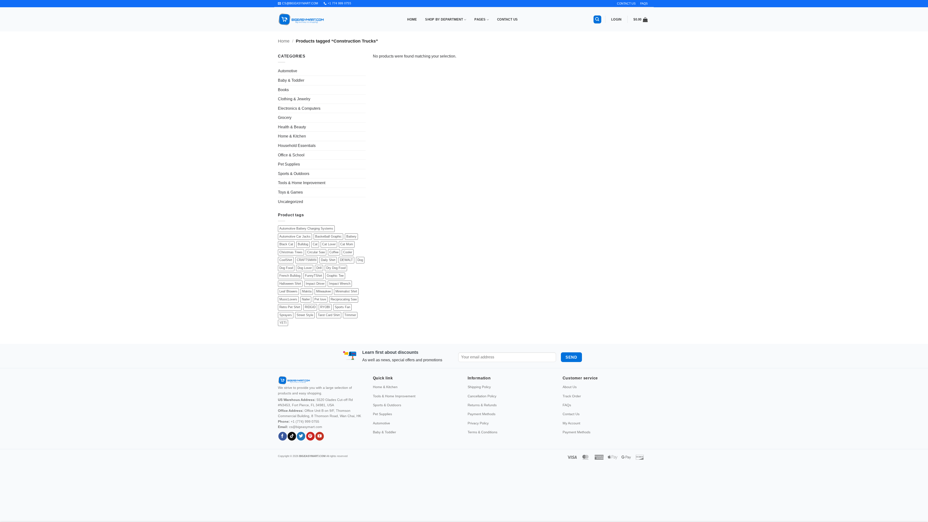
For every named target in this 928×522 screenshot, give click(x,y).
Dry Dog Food (336, 268)
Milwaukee (323, 291)
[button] (597, 19)
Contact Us (507, 19)
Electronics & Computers (299, 108)
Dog (360, 260)
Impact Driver (315, 283)
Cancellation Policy (482, 396)
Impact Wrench (339, 283)
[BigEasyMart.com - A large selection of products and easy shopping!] (301, 19)
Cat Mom (346, 244)
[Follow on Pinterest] (310, 436)
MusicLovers (288, 299)
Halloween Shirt (290, 283)
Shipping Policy (479, 387)
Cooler (347, 252)
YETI (283, 323)
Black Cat (286, 244)
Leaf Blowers (288, 291)
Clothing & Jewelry (294, 99)
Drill (319, 268)
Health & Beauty (292, 127)
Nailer (306, 299)
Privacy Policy (478, 423)
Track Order (572, 396)
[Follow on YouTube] (319, 436)
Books (283, 90)
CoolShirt (285, 260)
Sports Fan (342, 307)
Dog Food (286, 268)
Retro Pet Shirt (289, 307)
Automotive (287, 71)
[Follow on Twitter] (301, 436)
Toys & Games (290, 192)
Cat (315, 244)
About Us (570, 387)
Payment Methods (481, 414)
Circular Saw (316, 252)
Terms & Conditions (482, 432)
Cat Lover (329, 244)
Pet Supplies (289, 164)
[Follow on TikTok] (292, 436)
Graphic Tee (335, 275)
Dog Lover (304, 268)
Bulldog (303, 244)
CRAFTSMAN (306, 260)
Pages (480, 19)
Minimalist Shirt (346, 291)
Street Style (305, 315)
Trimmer (350, 315)
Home (412, 19)
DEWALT (346, 260)
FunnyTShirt (313, 275)
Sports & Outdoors (293, 174)
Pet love (320, 299)
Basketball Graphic (328, 236)
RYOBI (325, 307)
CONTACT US (626, 3)
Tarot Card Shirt (329, 315)
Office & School (291, 155)
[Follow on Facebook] (282, 436)
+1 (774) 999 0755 (305, 421)
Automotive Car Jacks (295, 236)
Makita (307, 291)
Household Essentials (297, 146)
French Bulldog (289, 275)
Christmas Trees (291, 252)
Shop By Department (444, 19)
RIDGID (310, 307)
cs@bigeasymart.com (305, 427)
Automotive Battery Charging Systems (306, 228)
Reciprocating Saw (344, 299)
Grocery (284, 118)
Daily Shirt (328, 260)
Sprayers (285, 315)
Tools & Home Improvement (301, 183)
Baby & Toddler (291, 80)
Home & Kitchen (292, 136)
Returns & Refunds (482, 405)
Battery (351, 236)
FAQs (644, 3)
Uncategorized (290, 202)
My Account (571, 423)
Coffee (334, 252)
